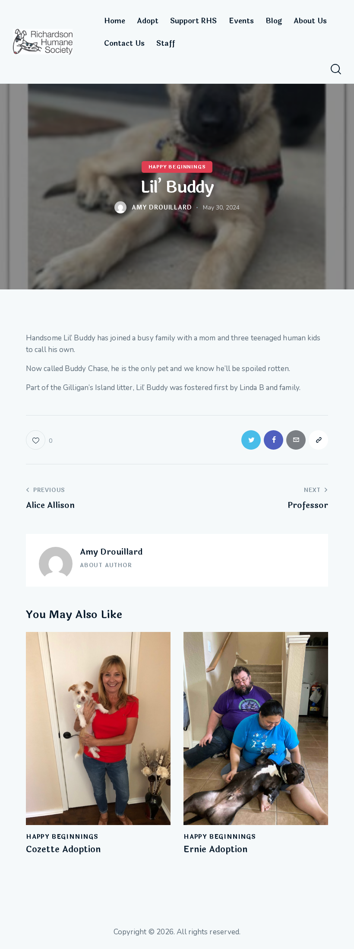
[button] (39, 440)
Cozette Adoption (63, 849)
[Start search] (336, 69)
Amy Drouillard (111, 552)
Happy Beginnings (177, 167)
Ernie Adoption (215, 849)
